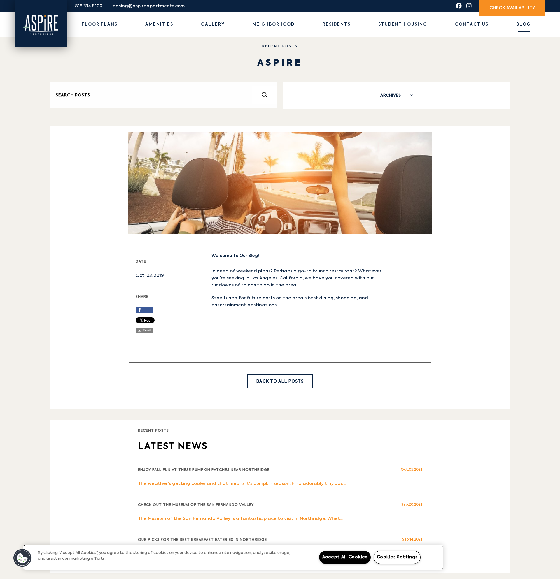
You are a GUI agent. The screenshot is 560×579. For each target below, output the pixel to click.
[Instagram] (469, 6)
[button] (22, 558)
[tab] (396, 95)
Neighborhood (274, 24)
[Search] (264, 95)
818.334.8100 (88, 6)
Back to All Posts (280, 381)
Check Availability (512, 8)
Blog (523, 24)
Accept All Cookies (345, 557)
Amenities (159, 24)
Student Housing (402, 24)
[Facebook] (458, 6)
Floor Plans (100, 24)
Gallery (213, 24)
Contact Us (472, 24)
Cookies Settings (397, 557)
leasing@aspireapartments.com (148, 6)
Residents (337, 24)
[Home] (40, 17)
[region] (233, 557)
